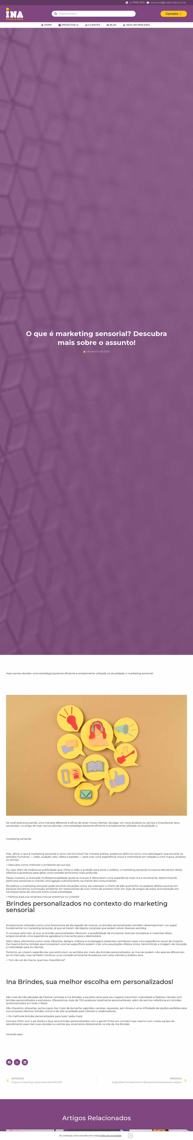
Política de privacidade (110, 1135)
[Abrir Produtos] (77, 25)
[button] (9, 1062)
